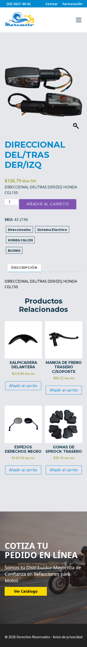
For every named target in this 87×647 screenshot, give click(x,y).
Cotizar (51, 3)
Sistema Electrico (52, 229)
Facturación (72, 3)
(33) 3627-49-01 (18, 3)
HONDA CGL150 (20, 240)
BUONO (14, 250)
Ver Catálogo (26, 591)
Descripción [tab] (24, 267)
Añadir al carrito (47, 204)
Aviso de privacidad (67, 636)
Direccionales (19, 229)
